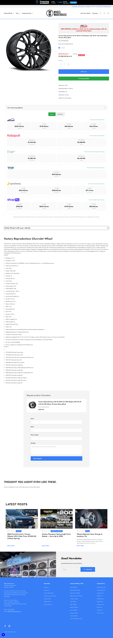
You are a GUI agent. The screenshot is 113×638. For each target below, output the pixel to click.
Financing (95, 13)
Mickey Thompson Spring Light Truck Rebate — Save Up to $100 (56, 535)
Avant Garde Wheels (75, 590)
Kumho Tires (100, 601)
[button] (3, 635)
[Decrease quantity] (61, 64)
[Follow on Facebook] (5, 626)
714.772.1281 (99, 6)
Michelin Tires (100, 604)
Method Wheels (74, 607)
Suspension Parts (26, 13)
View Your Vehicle (85, 13)
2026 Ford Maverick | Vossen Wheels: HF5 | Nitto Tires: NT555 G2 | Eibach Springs (21, 536)
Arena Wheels (73, 587)
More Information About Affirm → (98, 119)
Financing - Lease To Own (78, 6)
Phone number (35, 435)
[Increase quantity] (68, 64)
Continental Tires (101, 590)
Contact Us (88, 6)
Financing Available (83, 78)
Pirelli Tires (99, 610)
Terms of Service (48, 604)
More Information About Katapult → (98, 135)
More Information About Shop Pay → (97, 200)
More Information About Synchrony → (97, 184)
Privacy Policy (47, 599)
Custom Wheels (8, 13)
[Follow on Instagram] (9, 626)
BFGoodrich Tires (101, 587)
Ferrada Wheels (74, 599)
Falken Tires (100, 596)
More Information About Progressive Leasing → (95, 152)
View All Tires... (101, 613)
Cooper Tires (100, 593)
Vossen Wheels (74, 616)
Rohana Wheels (74, 613)
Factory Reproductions (67, 44)
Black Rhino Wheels (75, 593)
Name (32, 418)
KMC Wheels (73, 604)
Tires (17, 13)
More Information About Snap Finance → (96, 167)
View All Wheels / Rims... (76, 618)
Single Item (60, 114)
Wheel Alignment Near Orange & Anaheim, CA (89, 535)
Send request (37, 458)
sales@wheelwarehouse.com (14, 611)
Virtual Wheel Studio (49, 593)
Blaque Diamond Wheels (76, 596)
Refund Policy (47, 601)
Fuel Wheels (73, 601)
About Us (46, 587)
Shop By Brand (107, 6)
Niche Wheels (73, 610)
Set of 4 (52, 114)
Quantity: (60, 60)
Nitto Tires (99, 607)
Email (32, 427)
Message (33, 443)
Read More (11, 546)
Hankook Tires (100, 599)
